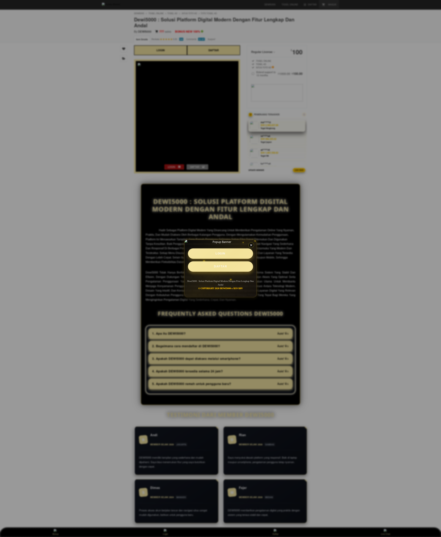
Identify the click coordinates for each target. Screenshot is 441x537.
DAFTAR (220, 266)
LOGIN (220, 253)
